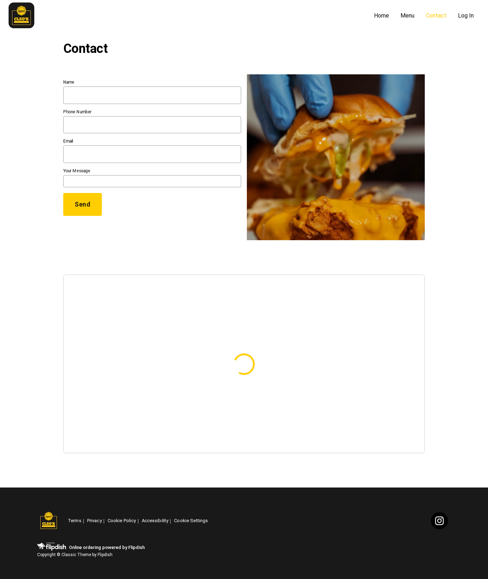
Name (68, 82)
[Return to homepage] (48, 521)
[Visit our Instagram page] (439, 520)
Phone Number (77, 111)
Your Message (76, 170)
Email (68, 141)
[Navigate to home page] (188, 16)
